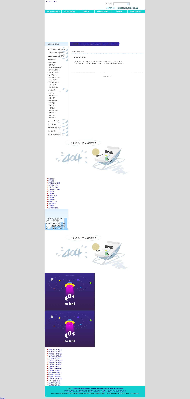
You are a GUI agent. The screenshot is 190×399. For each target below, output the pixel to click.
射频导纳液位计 (53, 72)
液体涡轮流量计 (52, 201)
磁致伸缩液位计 (53, 87)
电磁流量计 (52, 93)
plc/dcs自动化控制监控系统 (56, 56)
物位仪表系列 (52, 124)
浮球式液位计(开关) (55, 77)
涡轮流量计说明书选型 (54, 374)
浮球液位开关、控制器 (54, 183)
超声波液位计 (53, 75)
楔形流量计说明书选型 (54, 385)
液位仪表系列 (52, 59)
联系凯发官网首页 (135, 11)
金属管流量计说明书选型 (55, 379)
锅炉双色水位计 (52, 195)
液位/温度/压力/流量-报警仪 (56, 49)
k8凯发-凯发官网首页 (51, 1)
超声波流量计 (53, 95)
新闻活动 (86, 11)
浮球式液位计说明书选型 (55, 354)
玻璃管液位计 (52, 193)
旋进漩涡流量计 (53, 110)
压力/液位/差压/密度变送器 (56, 52)
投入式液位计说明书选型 (55, 356)
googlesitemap (111, 393)
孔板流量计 (52, 98)
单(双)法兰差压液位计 (55, 67)
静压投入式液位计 (54, 70)
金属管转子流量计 (115, 44)
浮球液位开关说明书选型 (55, 368)
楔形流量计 (52, 113)
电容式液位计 (53, 85)
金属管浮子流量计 (53, 208)
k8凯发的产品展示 (102, 11)
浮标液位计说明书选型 (54, 366)
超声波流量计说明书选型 (55, 372)
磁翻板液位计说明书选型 (55, 350)
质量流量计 (52, 118)
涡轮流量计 (52, 105)
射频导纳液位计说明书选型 (55, 360)
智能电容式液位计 (53, 187)
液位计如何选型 (53, 82)
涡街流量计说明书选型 (54, 376)
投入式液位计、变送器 (54, 189)
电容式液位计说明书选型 (55, 364)
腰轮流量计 (52, 115)
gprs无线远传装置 (53, 121)
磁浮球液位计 (52, 181)
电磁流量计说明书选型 (54, 370)
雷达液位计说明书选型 (54, 358)
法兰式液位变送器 (53, 185)
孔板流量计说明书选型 (54, 383)
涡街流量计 (52, 103)
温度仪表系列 (52, 131)
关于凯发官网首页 (69, 11)
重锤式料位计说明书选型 (55, 362)
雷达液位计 (52, 65)
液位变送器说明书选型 (54, 352)
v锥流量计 (52, 108)
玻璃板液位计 (53, 80)
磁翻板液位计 (53, 62)
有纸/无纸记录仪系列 (54, 127)
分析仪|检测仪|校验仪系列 (56, 134)
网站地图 (2, 398)
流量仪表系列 (52, 90)
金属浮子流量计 (53, 100)
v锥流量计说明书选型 (54, 381)
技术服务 (119, 11)
